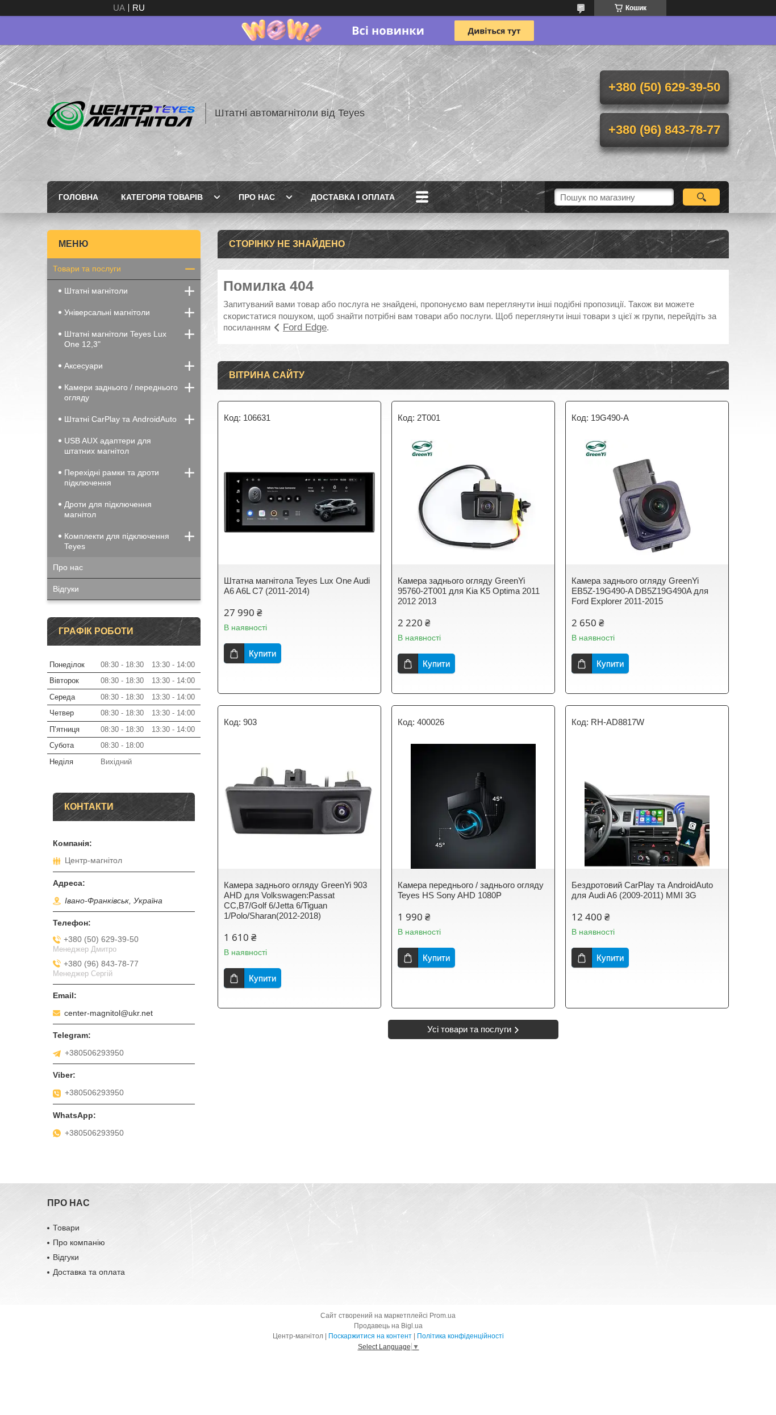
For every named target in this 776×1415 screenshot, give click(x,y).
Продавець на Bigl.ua (388, 1326)
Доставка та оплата (89, 1271)
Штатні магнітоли (96, 290)
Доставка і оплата (353, 197)
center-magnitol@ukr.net (108, 1013)
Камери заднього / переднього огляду (121, 392)
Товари (66, 1227)
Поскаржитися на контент (370, 1336)
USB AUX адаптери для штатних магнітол (107, 445)
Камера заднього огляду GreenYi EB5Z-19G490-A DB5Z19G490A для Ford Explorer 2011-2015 (639, 591)
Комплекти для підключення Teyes (116, 541)
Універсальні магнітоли (107, 312)
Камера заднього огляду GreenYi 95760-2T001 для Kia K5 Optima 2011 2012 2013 (469, 591)
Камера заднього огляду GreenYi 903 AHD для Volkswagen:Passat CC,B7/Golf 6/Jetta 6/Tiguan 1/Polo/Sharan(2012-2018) (295, 900)
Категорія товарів (162, 197)
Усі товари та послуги (469, 1029)
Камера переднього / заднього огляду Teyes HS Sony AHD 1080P (471, 890)
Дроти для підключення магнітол (108, 509)
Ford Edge (305, 327)
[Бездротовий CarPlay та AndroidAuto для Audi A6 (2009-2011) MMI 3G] (647, 806)
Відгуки (66, 588)
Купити (262, 653)
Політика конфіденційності (460, 1336)
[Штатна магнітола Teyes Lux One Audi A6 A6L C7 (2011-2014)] (299, 501)
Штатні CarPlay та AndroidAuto (120, 419)
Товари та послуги (87, 268)
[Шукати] (701, 197)
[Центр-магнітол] (121, 113)
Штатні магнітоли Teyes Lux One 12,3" (115, 339)
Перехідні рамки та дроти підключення (111, 477)
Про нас (257, 197)
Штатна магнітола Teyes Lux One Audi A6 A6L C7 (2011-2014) (297, 586)
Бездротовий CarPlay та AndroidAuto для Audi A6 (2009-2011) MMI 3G (642, 890)
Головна (78, 197)
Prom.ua (442, 1316)
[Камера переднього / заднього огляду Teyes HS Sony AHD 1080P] (473, 806)
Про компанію (79, 1242)
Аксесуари (83, 365)
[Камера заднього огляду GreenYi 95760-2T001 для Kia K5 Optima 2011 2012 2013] (473, 501)
